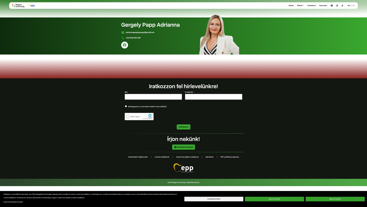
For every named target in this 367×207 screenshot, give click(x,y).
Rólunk (299, 5)
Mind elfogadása (335, 199)
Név (126, 92)
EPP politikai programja (230, 157)
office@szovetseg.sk (185, 147)
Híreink (291, 5)
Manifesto (210, 157)
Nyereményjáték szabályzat (187, 157)
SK (353, 5)
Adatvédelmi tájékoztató (138, 157)
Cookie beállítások (162, 157)
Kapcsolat (323, 5)
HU (349, 5)
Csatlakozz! (311, 5)
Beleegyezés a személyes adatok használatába (147, 106)
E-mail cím (189, 92)
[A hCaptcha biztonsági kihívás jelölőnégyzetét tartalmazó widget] (139, 116)
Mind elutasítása (274, 199)
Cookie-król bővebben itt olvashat (13, 202)
